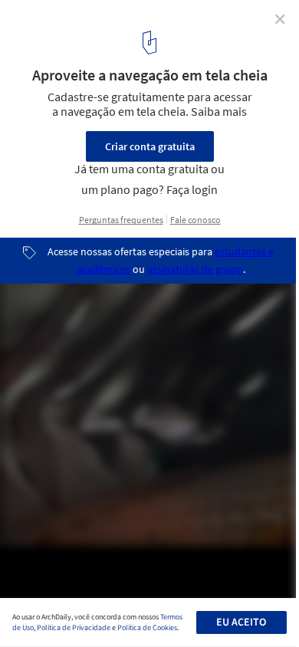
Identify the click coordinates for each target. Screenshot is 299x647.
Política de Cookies (147, 627)
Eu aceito (241, 622)
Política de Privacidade (73, 627)
